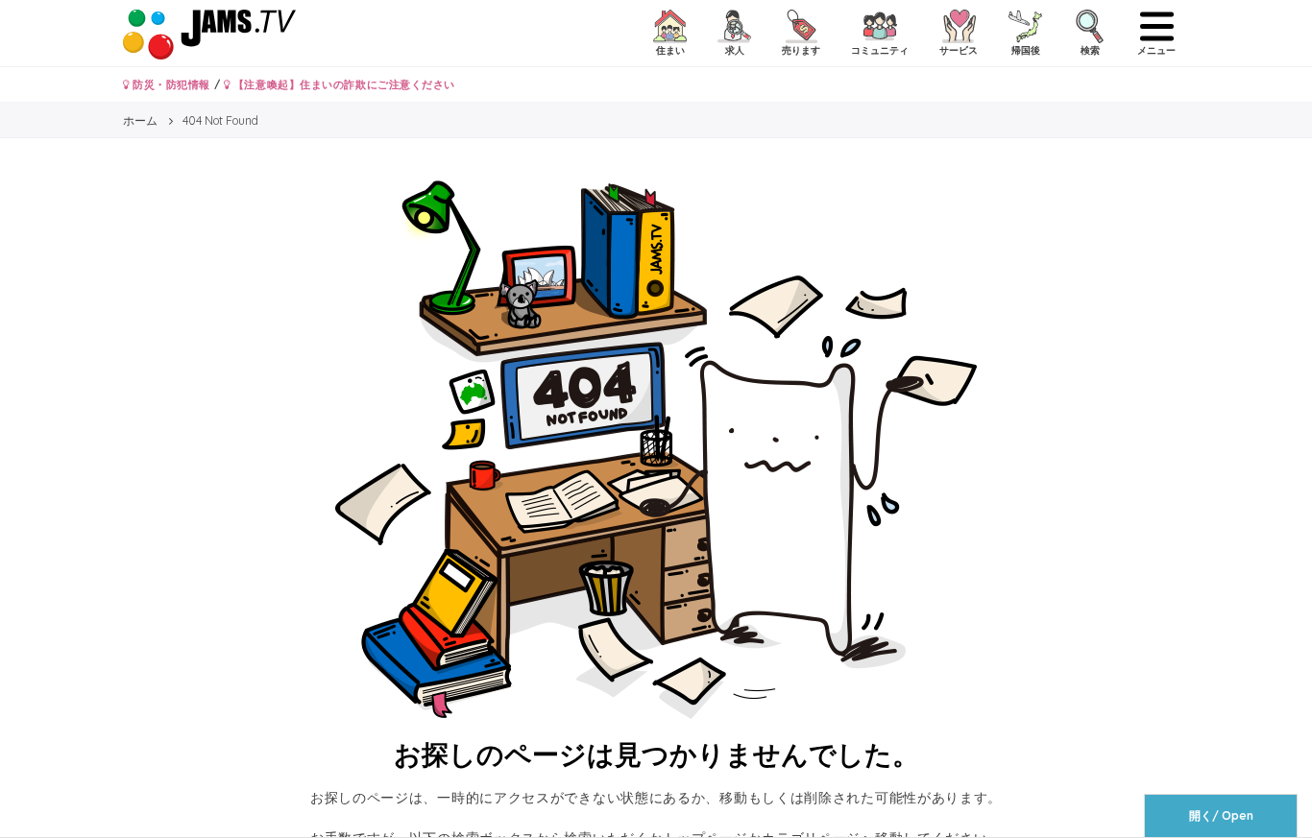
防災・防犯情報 (170, 84)
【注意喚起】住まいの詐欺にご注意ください (342, 84)
